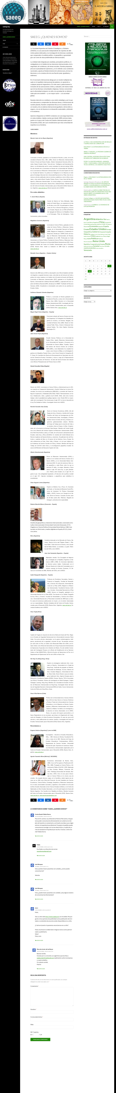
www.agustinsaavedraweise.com (48, 795)
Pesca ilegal (106, 236)
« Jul (85, 279)
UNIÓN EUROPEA (90, 248)
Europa (108, 229)
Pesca (101, 236)
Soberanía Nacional (88, 246)
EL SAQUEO (106, 26)
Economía (93, 226)
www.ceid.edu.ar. (43, 188)
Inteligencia (93, 234)
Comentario (34, 986)
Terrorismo (102, 246)
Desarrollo (86, 226)
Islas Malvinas (101, 234)
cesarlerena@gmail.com (44, 851)
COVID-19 (104, 224)
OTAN (92, 236)
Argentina (89, 218)
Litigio (109, 234)
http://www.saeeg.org (52, 916)
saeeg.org (6, 27)
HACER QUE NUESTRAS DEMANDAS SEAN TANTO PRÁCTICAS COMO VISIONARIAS (97, 199)
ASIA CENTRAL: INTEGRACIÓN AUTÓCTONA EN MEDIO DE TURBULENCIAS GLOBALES (97, 157)
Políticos (100, 238)
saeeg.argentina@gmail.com (45, 958)
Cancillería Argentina (93, 222)
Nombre (33, 1009)
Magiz (85, 177)
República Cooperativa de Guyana (94, 244)
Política (94, 238)
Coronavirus (108, 222)
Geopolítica (88, 232)
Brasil (85, 222)
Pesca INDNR (87, 238)
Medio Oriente (87, 236)
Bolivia (108, 219)
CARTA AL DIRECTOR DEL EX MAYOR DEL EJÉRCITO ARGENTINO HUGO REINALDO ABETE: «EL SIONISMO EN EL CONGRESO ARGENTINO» (97, 192)
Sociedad (96, 246)
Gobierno (96, 232)
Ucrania (107, 246)
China (101, 222)
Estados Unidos (97, 229)
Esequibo (100, 226)
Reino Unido (99, 241)
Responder (40, 836)
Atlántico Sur (101, 219)
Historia (87, 234)
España (106, 226)
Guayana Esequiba (105, 232)
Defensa (109, 224)
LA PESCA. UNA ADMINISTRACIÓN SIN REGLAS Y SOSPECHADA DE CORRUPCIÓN (97, 142)
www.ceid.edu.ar (34, 248)
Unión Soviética (99, 248)
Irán (97, 234)
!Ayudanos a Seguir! (7, 73)
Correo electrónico (36, 1017)
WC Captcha (34, 1032)
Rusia (107, 244)
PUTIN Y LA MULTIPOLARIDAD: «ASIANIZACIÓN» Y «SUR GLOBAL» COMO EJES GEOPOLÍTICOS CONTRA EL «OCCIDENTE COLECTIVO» (97, 163)
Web (31, 1024)
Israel (106, 234)
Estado (86, 229)
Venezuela (88, 250)
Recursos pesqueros (88, 241)
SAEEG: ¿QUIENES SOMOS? (83, 26)
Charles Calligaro (89, 198)
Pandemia (97, 236)
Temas (93, 26)
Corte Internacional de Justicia (92, 224)
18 (89, 271)
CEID (98, 26)
